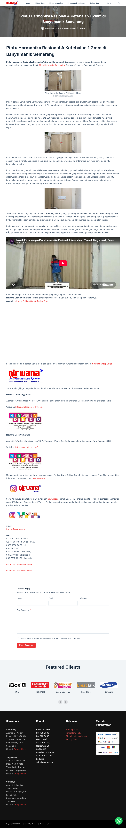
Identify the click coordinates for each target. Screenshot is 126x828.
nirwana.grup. (39, 478)
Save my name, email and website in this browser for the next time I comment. (50, 638)
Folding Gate (40, 3)
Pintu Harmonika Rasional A (52, 65)
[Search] (119, 3)
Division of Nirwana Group (42, 824)
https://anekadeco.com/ (26, 447)
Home (27, 3)
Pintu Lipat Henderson (76, 3)
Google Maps (20, 749)
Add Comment (24, 610)
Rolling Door (94, 3)
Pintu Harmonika (56, 3)
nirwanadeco (54, 499)
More (109, 3)
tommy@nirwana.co (15, 529)
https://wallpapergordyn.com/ (29, 407)
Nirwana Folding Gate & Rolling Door (32, 301)
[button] (119, 821)
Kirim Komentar (26, 645)
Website (83, 598)
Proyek (82, 28)
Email (51, 598)
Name (20, 598)
